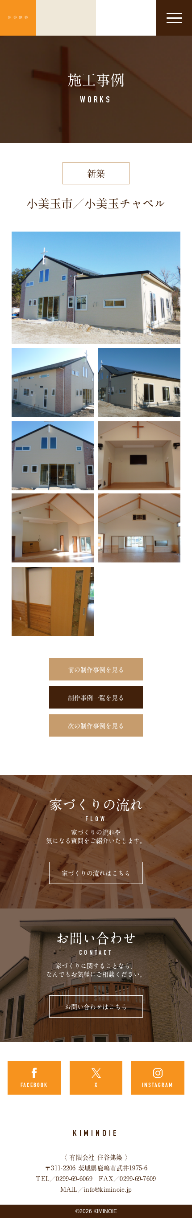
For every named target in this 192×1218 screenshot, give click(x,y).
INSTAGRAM (157, 1086)
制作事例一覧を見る (96, 698)
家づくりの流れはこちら (96, 873)
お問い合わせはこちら (96, 1007)
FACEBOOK (34, 1086)
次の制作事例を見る (96, 726)
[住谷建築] (18, 18)
